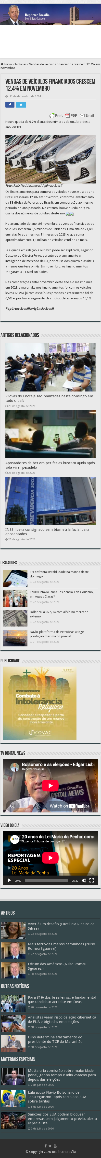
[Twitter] (50, 1146)
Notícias (20, 64)
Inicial (8, 64)
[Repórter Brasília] (50, 14)
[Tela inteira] (91, 880)
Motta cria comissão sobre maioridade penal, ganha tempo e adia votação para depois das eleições (62, 1075)
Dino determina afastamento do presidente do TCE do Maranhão (55, 1039)
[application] (50, 858)
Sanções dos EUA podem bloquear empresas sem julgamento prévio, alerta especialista (62, 1118)
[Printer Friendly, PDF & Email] (72, 115)
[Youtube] (55, 1146)
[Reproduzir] (9, 880)
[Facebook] (45, 1146)
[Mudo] (83, 880)
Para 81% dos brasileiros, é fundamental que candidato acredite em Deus (62, 999)
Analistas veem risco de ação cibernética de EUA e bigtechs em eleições (62, 1019)
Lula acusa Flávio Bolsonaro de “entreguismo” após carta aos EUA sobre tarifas (57, 1096)
